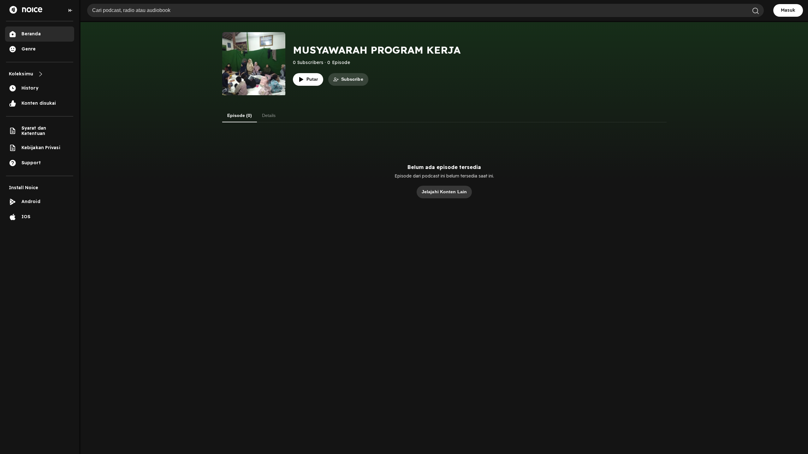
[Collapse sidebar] (70, 10)
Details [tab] (269, 115)
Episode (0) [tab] (239, 115)
